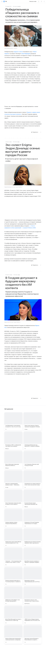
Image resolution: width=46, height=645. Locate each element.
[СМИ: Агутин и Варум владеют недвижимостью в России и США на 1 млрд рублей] (33, 615)
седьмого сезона (18, 51)
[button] (23, 36)
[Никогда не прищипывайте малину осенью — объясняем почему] (13, 479)
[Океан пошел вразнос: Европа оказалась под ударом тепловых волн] (33, 421)
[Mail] (4, 1)
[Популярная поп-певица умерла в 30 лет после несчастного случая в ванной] (33, 479)
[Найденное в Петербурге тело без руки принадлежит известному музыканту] (13, 596)
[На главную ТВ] (6, 1)
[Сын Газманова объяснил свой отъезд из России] (33, 460)
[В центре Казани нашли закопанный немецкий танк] (33, 499)
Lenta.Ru (19, 6)
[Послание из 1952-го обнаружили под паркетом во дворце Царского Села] (13, 441)
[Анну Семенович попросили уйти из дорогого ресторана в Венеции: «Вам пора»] (13, 499)
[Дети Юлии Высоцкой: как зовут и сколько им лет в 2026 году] (13, 615)
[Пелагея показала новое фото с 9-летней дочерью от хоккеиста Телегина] (13, 576)
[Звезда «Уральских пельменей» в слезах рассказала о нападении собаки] (13, 634)
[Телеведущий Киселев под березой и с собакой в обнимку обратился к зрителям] (33, 441)
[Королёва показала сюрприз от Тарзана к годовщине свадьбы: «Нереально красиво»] (33, 557)
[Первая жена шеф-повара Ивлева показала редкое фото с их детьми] (13, 538)
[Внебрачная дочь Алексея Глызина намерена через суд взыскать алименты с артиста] (33, 538)
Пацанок (29, 112)
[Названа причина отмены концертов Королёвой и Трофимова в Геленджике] (13, 518)
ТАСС (18, 141)
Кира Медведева (25, 53)
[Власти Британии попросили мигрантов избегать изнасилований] (13, 460)
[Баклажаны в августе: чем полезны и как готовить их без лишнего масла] (33, 596)
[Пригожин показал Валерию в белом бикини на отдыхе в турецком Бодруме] (33, 634)
